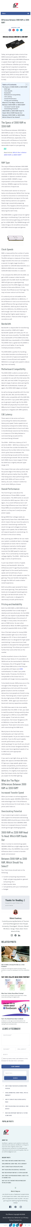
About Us (11, 1218)
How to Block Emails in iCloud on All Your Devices (13, 1169)
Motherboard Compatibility (12, 94)
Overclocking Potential (11, 108)
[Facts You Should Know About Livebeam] (15, 1008)
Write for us (18, 1218)
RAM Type (7, 89)
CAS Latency (8, 96)
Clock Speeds (8, 91)
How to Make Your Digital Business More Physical (13, 1160)
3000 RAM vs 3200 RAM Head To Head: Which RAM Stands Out (13, 112)
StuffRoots (9, 1214)
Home (5, 1218)
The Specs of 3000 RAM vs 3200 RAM (14, 87)
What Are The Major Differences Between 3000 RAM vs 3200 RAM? (13, 104)
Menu (3, 13)
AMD (21, 669)
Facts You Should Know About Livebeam (12, 1019)
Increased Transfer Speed (11, 107)
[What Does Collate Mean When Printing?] (15, 983)
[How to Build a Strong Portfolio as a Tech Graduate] (15, 954)
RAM (18, 27)
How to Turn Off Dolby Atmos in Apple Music (12, 1166)
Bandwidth (7, 93)
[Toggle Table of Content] (26, 84)
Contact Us (18, 1220)
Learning (14, 27)
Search (15, 1078)
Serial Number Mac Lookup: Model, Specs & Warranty (14, 1163)
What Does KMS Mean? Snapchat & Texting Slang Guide (15, 1172)
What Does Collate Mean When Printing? (12, 993)
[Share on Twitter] (14, 1225)
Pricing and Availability (11, 100)
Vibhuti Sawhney (15, 918)
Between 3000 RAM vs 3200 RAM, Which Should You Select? (13, 116)
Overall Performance (10, 98)
